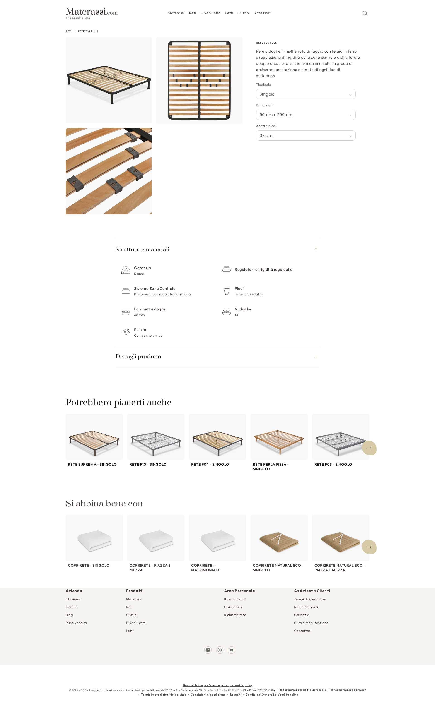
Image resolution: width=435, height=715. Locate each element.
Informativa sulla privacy (348, 689)
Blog (69, 615)
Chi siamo (73, 599)
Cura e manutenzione (311, 623)
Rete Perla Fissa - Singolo (271, 466)
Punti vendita (76, 623)
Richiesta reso (235, 615)
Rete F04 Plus (88, 31)
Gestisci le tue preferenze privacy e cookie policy (217, 685)
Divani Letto (136, 623)
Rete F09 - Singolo (333, 464)
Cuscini (131, 615)
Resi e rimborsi (306, 607)
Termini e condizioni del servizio (164, 694)
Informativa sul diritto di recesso (303, 689)
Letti (129, 631)
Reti (69, 31)
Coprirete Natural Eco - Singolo (278, 567)
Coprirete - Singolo (88, 565)
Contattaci (302, 631)
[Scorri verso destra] (369, 448)
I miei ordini (233, 607)
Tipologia (263, 84)
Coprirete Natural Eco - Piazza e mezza (339, 567)
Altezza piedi (266, 126)
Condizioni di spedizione (208, 694)
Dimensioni (264, 105)
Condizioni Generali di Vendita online (272, 694)
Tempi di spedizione (310, 599)
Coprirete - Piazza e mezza (150, 567)
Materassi (134, 599)
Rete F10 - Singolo (148, 464)
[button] (176, 12)
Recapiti (236, 694)
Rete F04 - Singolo (210, 464)
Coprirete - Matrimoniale (205, 567)
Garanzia (301, 615)
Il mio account (235, 599)
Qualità (72, 607)
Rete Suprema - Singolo (92, 464)
